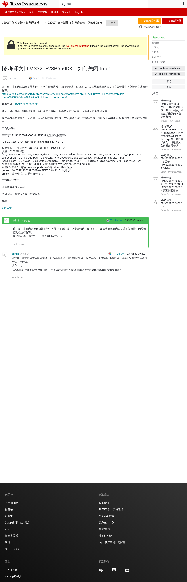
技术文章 (42, 12)
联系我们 (104, 502)
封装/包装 (104, 529)
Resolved (159, 37)
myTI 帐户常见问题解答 (112, 542)
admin (12, 78)
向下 (23, 244)
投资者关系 (11, 535)
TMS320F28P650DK (169, 74)
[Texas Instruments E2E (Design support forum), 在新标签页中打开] (114, 571)
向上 (14, 244)
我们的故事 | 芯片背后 (17, 522)
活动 (7, 529)
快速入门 (66, 12)
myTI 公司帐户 (13, 576)
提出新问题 (174, 20)
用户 (183, 4)
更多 (113, 22)
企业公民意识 (12, 548)
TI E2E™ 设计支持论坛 (111, 509)
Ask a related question (77, 46)
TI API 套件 (11, 569)
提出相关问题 (151, 20)
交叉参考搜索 (106, 515)
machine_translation (169, 68)
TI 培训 (54, 12)
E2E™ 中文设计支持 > (15, 12)
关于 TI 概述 (12, 502)
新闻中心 (10, 515)
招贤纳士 (10, 509)
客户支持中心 (106, 522)
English (79, 12)
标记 (168, 81)
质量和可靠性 (107, 535)
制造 (7, 542)
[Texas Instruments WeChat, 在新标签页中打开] (101, 571)
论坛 (31, 12)
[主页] (27, 4)
